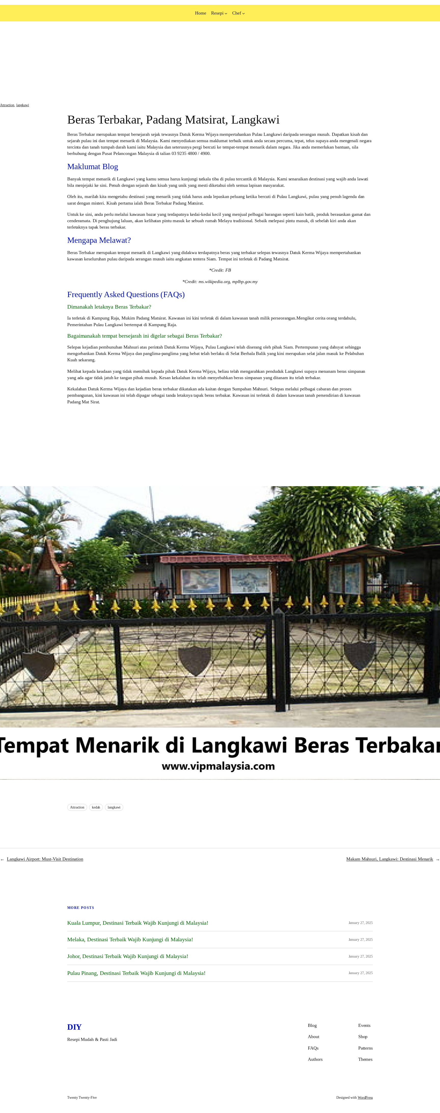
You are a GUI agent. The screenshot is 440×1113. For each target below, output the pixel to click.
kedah (96, 807)
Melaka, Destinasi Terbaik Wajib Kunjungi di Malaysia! (130, 939)
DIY (74, 1026)
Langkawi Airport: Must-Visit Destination (45, 859)
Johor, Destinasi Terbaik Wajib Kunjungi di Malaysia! (127, 956)
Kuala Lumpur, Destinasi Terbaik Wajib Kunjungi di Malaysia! (137, 923)
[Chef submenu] (243, 13)
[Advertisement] (153, 62)
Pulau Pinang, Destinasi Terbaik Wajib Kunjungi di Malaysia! (136, 973)
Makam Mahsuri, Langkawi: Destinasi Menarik (389, 859)
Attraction (7, 105)
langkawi (22, 105)
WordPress (365, 1097)
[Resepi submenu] (226, 13)
